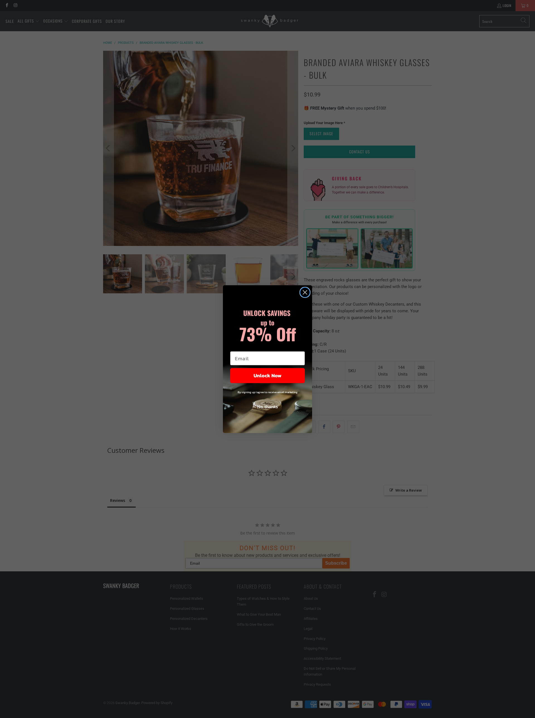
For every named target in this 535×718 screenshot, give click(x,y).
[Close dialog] (305, 292)
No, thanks (267, 406)
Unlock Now (267, 375)
